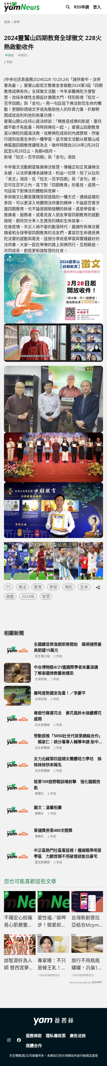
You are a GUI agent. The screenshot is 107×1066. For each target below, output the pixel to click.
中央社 (9, 55)
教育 (38, 587)
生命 (84, 587)
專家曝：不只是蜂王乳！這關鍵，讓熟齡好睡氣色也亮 (52, 964)
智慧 (46, 596)
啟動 (10, 596)
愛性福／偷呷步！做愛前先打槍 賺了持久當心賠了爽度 (52, 921)
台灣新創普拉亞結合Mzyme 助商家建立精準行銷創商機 (87, 921)
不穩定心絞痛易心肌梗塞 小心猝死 (18, 921)
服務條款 (34, 1035)
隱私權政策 (56, 1035)
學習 (53, 587)
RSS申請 (81, 7)
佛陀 (69, 587)
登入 (97, 7)
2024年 (28, 596)
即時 (17, 22)
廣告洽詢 (78, 1035)
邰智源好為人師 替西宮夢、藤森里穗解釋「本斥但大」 (19, 964)
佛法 (22, 587)
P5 (8, 587)
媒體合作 (34, 1045)
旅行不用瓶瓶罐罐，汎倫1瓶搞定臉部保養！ (87, 964)
